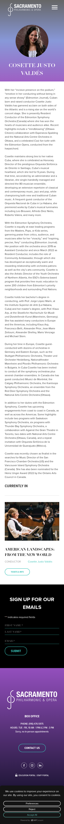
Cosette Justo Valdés (40, 561)
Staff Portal (43, 775)
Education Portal (27, 775)
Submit (16, 651)
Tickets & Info (17, 571)
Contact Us (32, 748)
